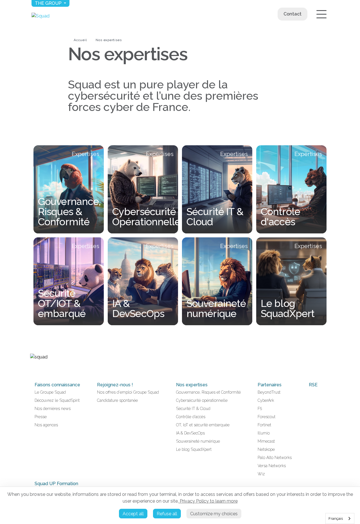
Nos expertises (109, 40)
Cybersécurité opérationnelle (202, 400)
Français (335, 518)
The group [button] (49, 3)
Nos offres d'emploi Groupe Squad (128, 392)
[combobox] (339, 518)
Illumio (264, 433)
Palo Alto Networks (275, 457)
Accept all (133, 513)
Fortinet (264, 425)
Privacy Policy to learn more (208, 501)
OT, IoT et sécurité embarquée (203, 425)
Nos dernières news (53, 408)
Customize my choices (214, 513)
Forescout (266, 416)
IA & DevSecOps (190, 433)
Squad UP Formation (56, 483)
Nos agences (46, 425)
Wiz (261, 474)
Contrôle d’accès (190, 416)
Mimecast (266, 441)
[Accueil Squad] (41, 15)
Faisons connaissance (57, 384)
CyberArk (266, 400)
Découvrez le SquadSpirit (57, 400)
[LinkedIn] (32, 369)
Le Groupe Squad (50, 392)
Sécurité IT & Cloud (193, 408)
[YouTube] (39, 369)
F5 (260, 408)
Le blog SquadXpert (194, 449)
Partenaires (270, 384)
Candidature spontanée (117, 400)
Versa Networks (272, 465)
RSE (313, 384)
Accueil (80, 40)
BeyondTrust (269, 392)
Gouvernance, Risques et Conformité (208, 392)
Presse (41, 416)
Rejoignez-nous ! (115, 384)
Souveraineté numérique (198, 441)
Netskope (266, 449)
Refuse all (167, 513)
